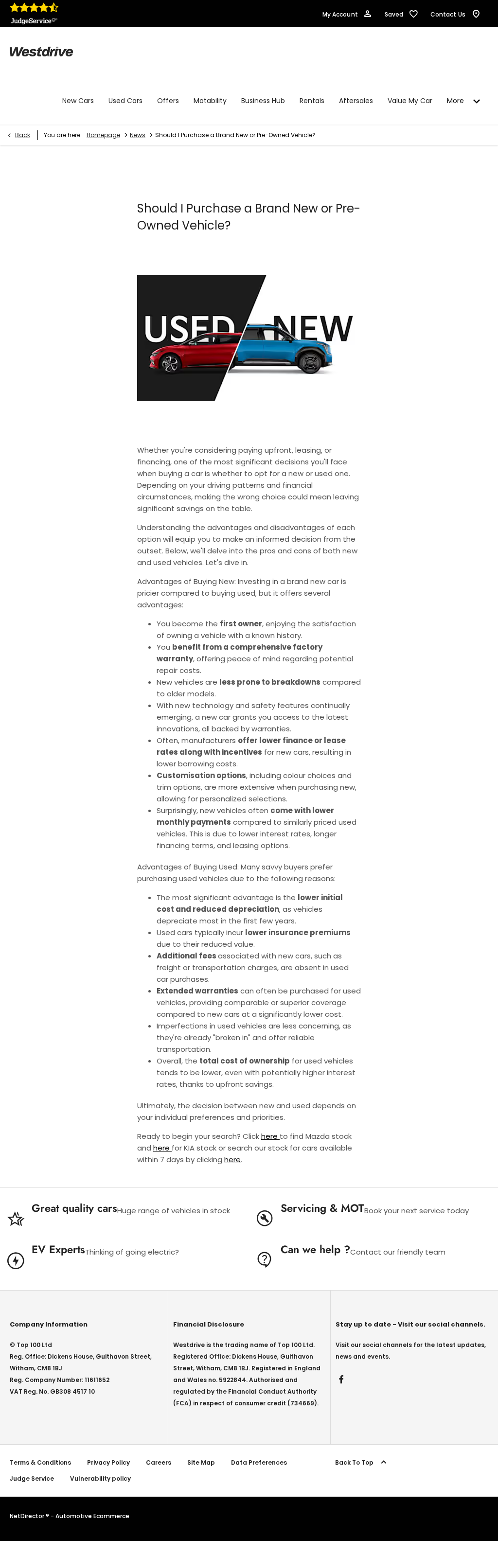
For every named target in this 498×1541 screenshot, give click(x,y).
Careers (158, 1462)
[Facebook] (341, 1379)
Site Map (201, 1462)
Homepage (103, 135)
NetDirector (28, 1516)
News (137, 135)
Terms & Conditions (40, 1462)
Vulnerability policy (100, 1478)
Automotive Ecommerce (92, 1516)
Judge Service (32, 1478)
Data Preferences (259, 1462)
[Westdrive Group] (41, 51)
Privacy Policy (108, 1462)
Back (22, 135)
